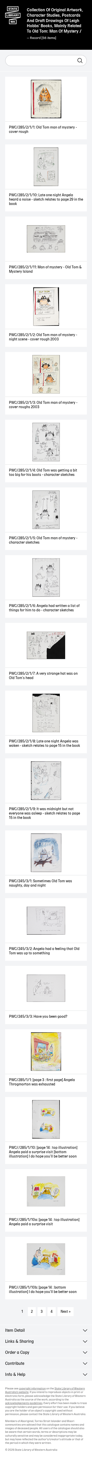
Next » (66, 1311)
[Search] (80, 60)
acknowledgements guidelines (23, 1403)
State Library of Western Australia (13, 14)
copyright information (32, 1388)
